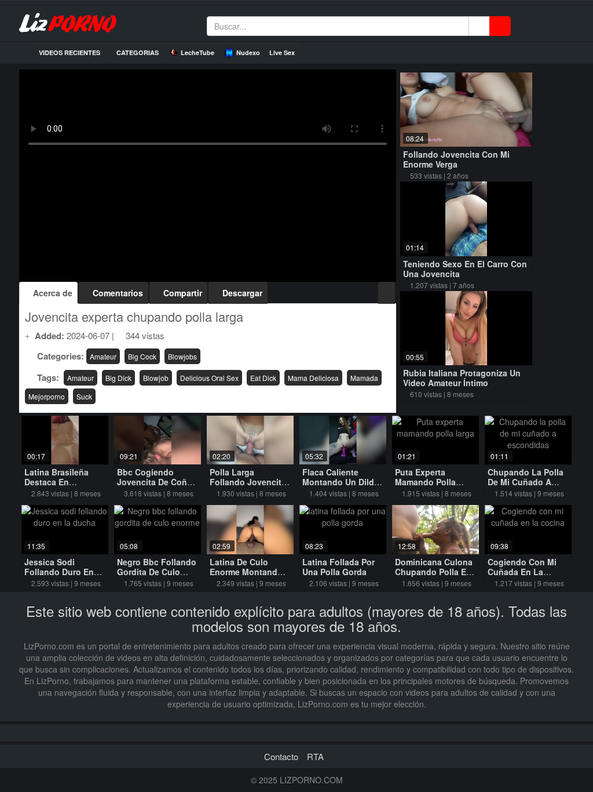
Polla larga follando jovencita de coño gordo (248, 481)
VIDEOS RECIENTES (68, 52)
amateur (80, 378)
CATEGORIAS (137, 52)
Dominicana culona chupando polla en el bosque (434, 571)
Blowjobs (182, 356)
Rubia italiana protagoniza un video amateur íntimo (462, 377)
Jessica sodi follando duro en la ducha (59, 571)
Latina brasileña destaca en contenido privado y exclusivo (61, 486)
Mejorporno (46, 396)
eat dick (263, 378)
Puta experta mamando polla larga (425, 481)
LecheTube (197, 52)
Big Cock (142, 356)
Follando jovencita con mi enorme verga (456, 159)
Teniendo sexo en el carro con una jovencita (465, 268)
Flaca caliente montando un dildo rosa (340, 481)
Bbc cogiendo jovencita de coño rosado (154, 481)
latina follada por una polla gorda (338, 566)
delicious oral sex (209, 378)
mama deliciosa (313, 378)
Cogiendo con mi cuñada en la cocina (522, 571)
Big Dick (118, 378)
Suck (84, 396)
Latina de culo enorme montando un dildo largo (246, 571)
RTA (315, 756)
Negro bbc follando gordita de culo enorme (156, 571)
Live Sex (282, 52)
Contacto (281, 756)
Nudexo (248, 52)
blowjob (156, 378)
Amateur (103, 356)
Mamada (364, 378)
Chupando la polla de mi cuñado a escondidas (525, 481)
